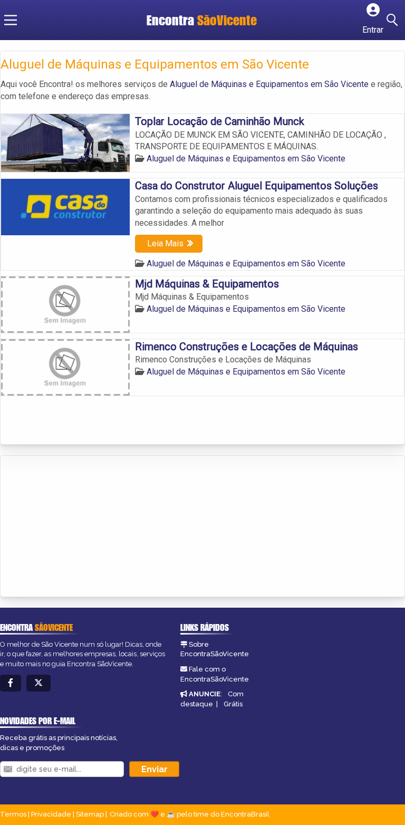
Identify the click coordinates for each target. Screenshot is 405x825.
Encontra (202, 20)
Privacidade (51, 814)
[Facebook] (10, 683)
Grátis (233, 704)
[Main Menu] (10, 20)
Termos (13, 814)
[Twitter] (38, 683)
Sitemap (90, 814)
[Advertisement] (80, 527)
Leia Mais (165, 243)
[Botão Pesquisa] (394, 20)
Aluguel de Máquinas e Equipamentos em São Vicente (269, 84)
